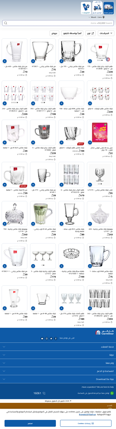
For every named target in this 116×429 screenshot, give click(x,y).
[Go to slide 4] (97, 60)
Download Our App (105, 379)
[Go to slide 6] (11, 223)
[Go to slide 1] (102, 60)
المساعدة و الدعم (105, 371)
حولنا (111, 355)
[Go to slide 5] (11, 102)
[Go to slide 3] (99, 60)
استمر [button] (30, 423)
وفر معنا (110, 363)
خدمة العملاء (107, 347)
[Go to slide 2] (100, 60)
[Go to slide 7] (10, 223)
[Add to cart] (90, 61)
